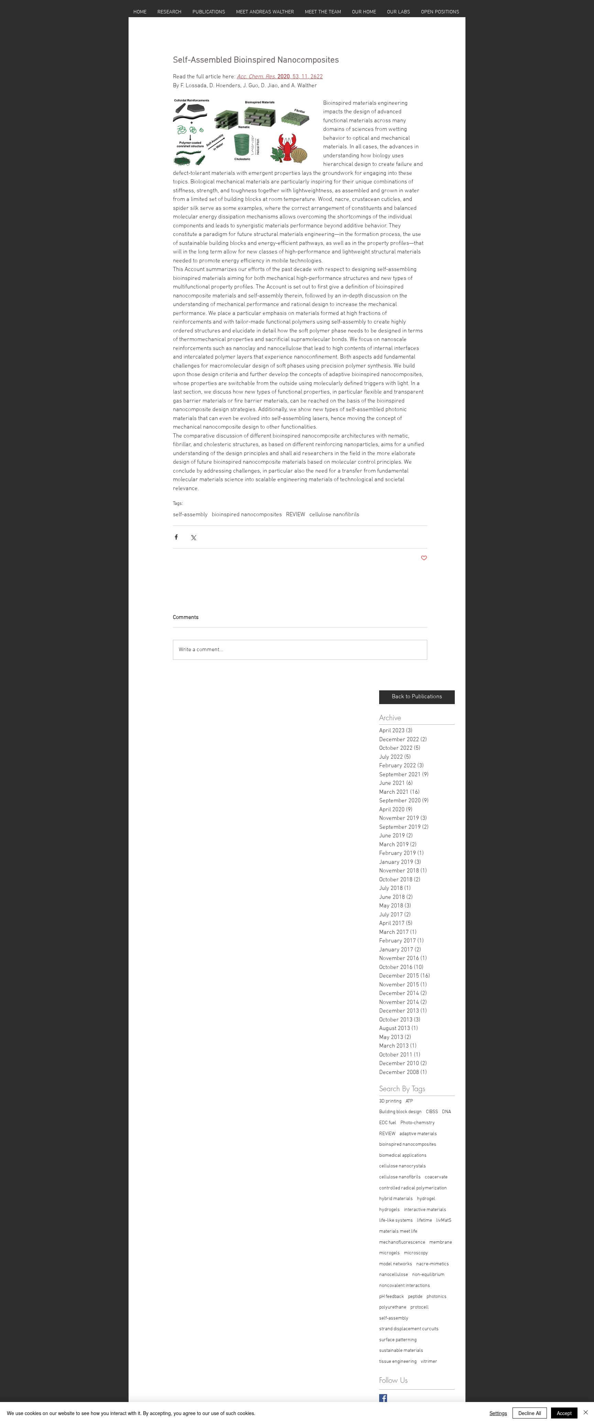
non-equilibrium (428, 1275)
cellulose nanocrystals (402, 1166)
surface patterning (398, 1340)
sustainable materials (401, 1351)
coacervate (436, 1177)
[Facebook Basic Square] (383, 1398)
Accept (564, 1413)
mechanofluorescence (402, 1242)
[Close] (586, 1413)
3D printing (390, 1101)
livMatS (443, 1220)
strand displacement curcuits (409, 1329)
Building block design (400, 1112)
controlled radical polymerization (413, 1188)
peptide (415, 1297)
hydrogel (426, 1199)
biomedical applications (403, 1156)
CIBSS (432, 1112)
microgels (389, 1253)
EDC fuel (387, 1123)
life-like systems (396, 1220)
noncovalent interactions (404, 1286)
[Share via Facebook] (176, 537)
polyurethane (392, 1307)
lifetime (424, 1220)
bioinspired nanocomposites (247, 514)
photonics (437, 1297)
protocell (419, 1307)
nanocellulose (393, 1275)
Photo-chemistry (417, 1123)
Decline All (529, 1413)
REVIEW (295, 514)
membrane (440, 1242)
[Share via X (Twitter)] (193, 537)
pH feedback (391, 1297)
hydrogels (389, 1210)
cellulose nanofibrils (334, 514)
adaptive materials (418, 1134)
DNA (446, 1112)
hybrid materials (396, 1199)
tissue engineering (398, 1362)
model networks (395, 1264)
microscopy (416, 1253)
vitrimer (429, 1362)
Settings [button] (498, 1413)
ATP (409, 1101)
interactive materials (425, 1210)
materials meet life (398, 1231)
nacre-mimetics (432, 1264)
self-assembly (190, 514)
